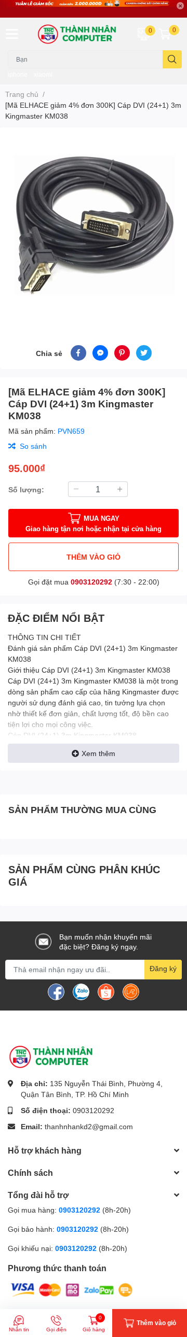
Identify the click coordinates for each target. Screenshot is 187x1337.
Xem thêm (98, 753)
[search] (172, 59)
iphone (18, 74)
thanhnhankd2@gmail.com (89, 1126)
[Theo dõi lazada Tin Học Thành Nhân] (131, 991)
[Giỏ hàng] (164, 33)
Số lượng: (26, 489)
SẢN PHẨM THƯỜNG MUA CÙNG (82, 809)
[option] (93, 224)
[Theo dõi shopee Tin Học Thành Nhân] (106, 991)
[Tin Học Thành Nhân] (77, 34)
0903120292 (91, 581)
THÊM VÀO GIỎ (93, 556)
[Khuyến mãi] (93, 9)
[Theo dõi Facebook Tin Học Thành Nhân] (56, 991)
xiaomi (43, 74)
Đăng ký (163, 968)
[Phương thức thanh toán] (72, 1289)
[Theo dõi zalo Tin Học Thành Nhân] (81, 991)
